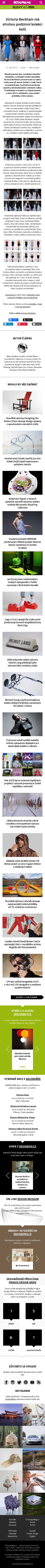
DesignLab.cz (28, 1563)
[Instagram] (12, 1382)
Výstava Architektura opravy (23, 1106)
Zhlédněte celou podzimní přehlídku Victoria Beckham (23, 296)
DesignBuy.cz (22, 1014)
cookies (18, 1556)
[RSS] (38, 1382)
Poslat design (32, 1533)
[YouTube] (32, 1382)
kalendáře (33, 1079)
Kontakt (12, 1519)
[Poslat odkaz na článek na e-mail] (37, 323)
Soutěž (33, 1530)
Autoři (32, 1522)
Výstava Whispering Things (22, 1117)
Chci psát (12, 1524)
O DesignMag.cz (32, 1519)
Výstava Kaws (22, 1095)
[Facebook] (6, 1382)
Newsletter (12, 1536)
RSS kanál (12, 1530)
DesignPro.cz (23, 1234)
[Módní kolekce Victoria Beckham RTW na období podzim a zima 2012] (13, 245)
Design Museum (28, 1199)
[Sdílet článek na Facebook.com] (13, 319)
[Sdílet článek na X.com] (28, 319)
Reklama (12, 1522)
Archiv (32, 1524)
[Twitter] (19, 1382)
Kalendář (12, 1533)
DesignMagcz (11, 1399)
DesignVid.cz (10, 294)
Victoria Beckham (23, 306)
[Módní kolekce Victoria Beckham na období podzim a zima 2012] (22, 48)
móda (39, 304)
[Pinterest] (25, 1382)
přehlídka (32, 304)
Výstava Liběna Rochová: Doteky (23, 1128)
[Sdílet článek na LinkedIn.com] (8, 323)
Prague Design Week (22, 1282)
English (33, 1536)
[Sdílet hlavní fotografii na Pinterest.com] (23, 323)
